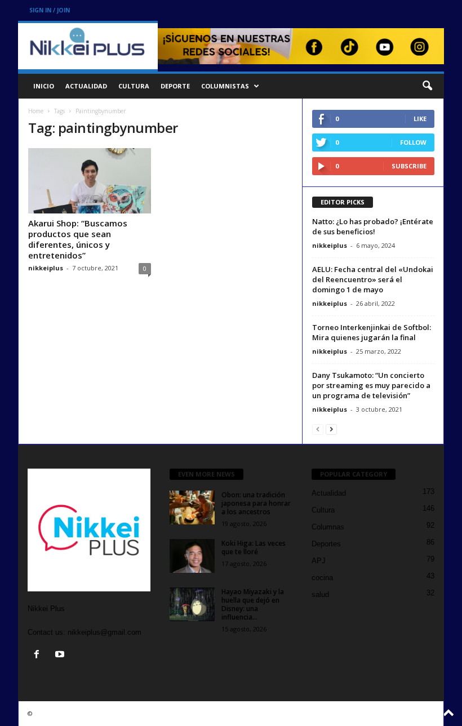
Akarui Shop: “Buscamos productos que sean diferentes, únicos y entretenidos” (77, 239)
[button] (427, 86)
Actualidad (329, 493)
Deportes (326, 544)
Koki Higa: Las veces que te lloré (253, 547)
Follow (413, 142)
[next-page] (331, 429)
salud (320, 594)
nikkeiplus (45, 268)
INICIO (43, 86)
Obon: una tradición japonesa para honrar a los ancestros (256, 503)
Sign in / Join (49, 10)
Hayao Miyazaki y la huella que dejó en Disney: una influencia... (252, 604)
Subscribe (409, 166)
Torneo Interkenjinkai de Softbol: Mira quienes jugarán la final (371, 332)
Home (35, 111)
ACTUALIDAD (86, 86)
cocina (322, 577)
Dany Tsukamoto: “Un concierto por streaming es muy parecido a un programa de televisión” (371, 385)
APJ (319, 560)
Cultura (323, 510)
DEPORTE (175, 86)
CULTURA (133, 86)
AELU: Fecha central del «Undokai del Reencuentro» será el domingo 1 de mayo (372, 279)
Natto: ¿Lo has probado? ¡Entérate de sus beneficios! (372, 226)
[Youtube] (61, 655)
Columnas (328, 527)
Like (420, 118)
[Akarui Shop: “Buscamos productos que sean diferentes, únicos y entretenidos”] (89, 180)
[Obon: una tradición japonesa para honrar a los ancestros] (192, 507)
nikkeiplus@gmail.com (104, 632)
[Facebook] (39, 655)
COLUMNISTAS (225, 86)
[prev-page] (317, 429)
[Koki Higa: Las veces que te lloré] (192, 556)
